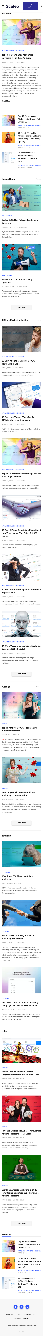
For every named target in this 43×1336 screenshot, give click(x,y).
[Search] (40, 6)
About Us (9, 1314)
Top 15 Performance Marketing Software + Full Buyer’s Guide (29, 119)
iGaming (6, 686)
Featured (6, 13)
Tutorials (6, 835)
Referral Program (21, 1318)
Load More (21, 307)
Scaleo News (8, 179)
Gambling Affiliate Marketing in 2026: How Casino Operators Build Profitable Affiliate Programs (20, 1193)
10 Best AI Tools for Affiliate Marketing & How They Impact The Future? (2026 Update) (21, 533)
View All (38, 179)
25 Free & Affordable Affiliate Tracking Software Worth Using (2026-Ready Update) (29, 137)
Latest (5, 1031)
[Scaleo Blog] (12, 6)
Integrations (29, 1314)
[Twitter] (21, 1307)
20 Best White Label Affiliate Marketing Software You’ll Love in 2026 (27, 157)
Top (22, 1331)
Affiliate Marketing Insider (13, 50)
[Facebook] (16, 1307)
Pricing (19, 1314)
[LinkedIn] (27, 1307)
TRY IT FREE (30, 6)
